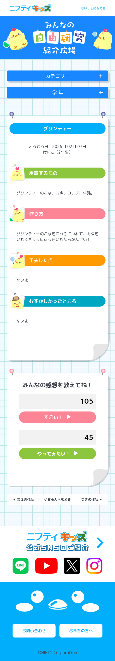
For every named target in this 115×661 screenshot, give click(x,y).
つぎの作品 (89, 499)
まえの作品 (25, 499)
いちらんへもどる (57, 499)
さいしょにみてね (93, 8)
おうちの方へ (81, 630)
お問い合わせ (34, 630)
